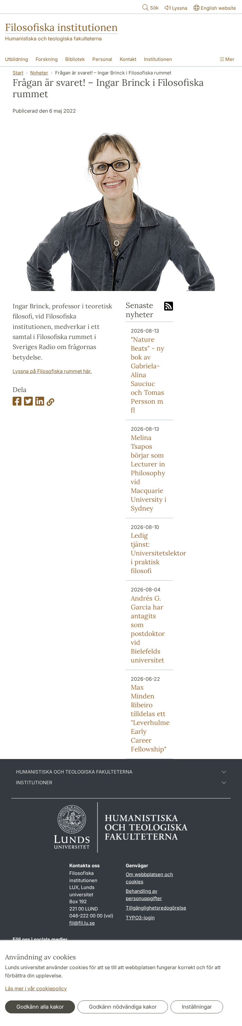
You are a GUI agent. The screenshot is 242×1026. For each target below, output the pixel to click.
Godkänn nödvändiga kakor (123, 1007)
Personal (102, 59)
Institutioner (34, 783)
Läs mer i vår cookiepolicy (36, 988)
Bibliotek (75, 59)
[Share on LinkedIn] (39, 403)
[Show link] (50, 403)
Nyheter (39, 73)
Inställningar (197, 1007)
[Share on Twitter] (28, 403)
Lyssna (179, 8)
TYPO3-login (140, 918)
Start (18, 73)
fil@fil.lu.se (82, 923)
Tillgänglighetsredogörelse (156, 908)
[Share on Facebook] (17, 403)
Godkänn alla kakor (40, 1007)
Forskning (47, 59)
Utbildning (16, 59)
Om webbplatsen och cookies (149, 878)
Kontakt (128, 59)
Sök (154, 8)
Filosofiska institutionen (61, 27)
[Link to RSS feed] (168, 306)
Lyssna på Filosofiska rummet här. (52, 371)
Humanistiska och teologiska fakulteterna (53, 38)
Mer (229, 59)
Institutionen (158, 59)
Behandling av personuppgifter (144, 894)
